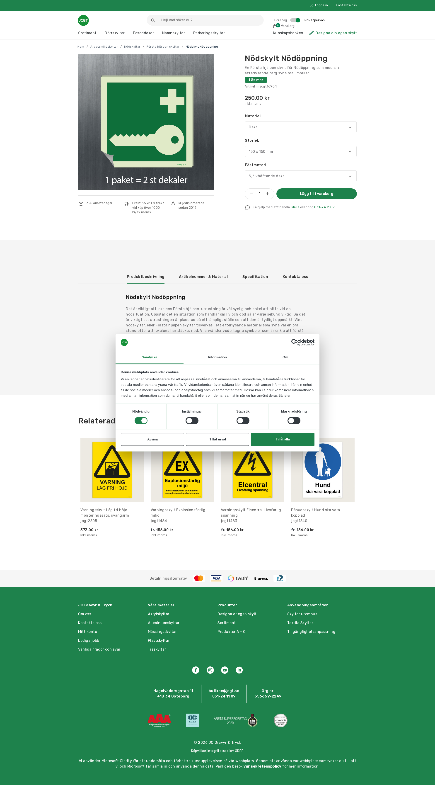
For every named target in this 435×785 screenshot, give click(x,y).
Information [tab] (217, 357)
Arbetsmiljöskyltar (104, 46)
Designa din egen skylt (336, 33)
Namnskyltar (173, 33)
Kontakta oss (346, 5)
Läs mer (256, 80)
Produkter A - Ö (232, 631)
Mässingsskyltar (162, 631)
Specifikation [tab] (255, 277)
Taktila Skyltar (300, 623)
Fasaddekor (143, 33)
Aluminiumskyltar (164, 623)
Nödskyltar (132, 46)
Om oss (84, 614)
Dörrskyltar (115, 33)
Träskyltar (157, 649)
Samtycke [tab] (149, 357)
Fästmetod (255, 165)
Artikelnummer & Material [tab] (203, 277)
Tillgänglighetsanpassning (311, 631)
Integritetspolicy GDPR (226, 751)
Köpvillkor (198, 751)
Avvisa (152, 439)
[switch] (192, 420)
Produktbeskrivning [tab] (145, 277)
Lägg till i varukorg (316, 194)
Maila (296, 207)
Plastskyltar (158, 640)
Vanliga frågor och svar (99, 649)
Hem (80, 46)
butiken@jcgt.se (224, 691)
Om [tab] (285, 357)
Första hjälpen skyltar (163, 46)
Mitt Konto (87, 631)
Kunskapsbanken (288, 33)
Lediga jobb (88, 640)
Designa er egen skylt (237, 614)
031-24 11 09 (324, 207)
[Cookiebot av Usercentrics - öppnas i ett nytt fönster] (294, 342)
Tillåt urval (217, 439)
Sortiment (87, 33)
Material (253, 116)
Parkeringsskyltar (209, 33)
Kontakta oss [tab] (295, 277)
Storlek (252, 140)
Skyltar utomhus (302, 614)
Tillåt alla (283, 439)
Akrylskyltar (158, 614)
